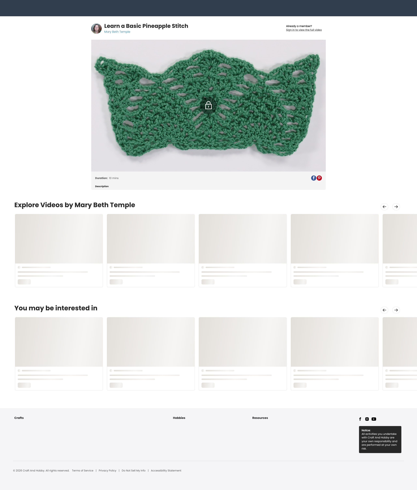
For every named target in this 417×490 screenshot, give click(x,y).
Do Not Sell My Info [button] (134, 470)
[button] (313, 178)
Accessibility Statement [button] (166, 470)
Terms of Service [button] (82, 470)
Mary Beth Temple (117, 32)
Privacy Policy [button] (107, 470)
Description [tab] (102, 186)
